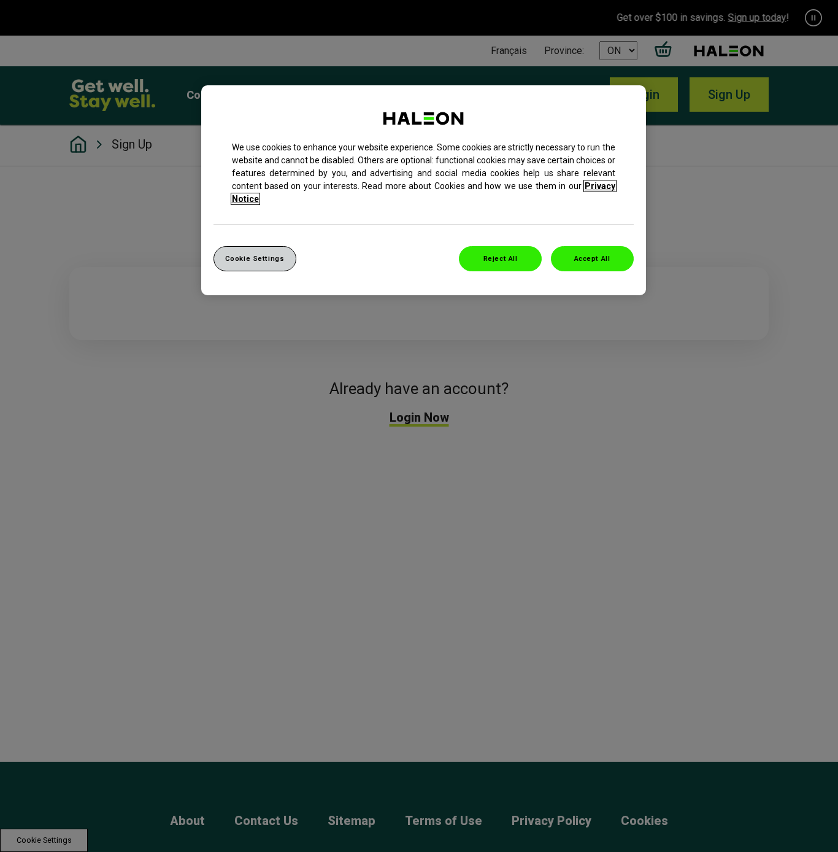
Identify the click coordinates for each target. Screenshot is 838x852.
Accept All (592, 258)
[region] (423, 190)
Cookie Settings (255, 258)
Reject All (500, 258)
